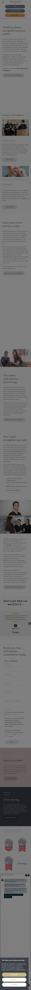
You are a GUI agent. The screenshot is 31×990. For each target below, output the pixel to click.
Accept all (14, 974)
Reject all (14, 979)
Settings (14, 984)
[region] (14, 974)
